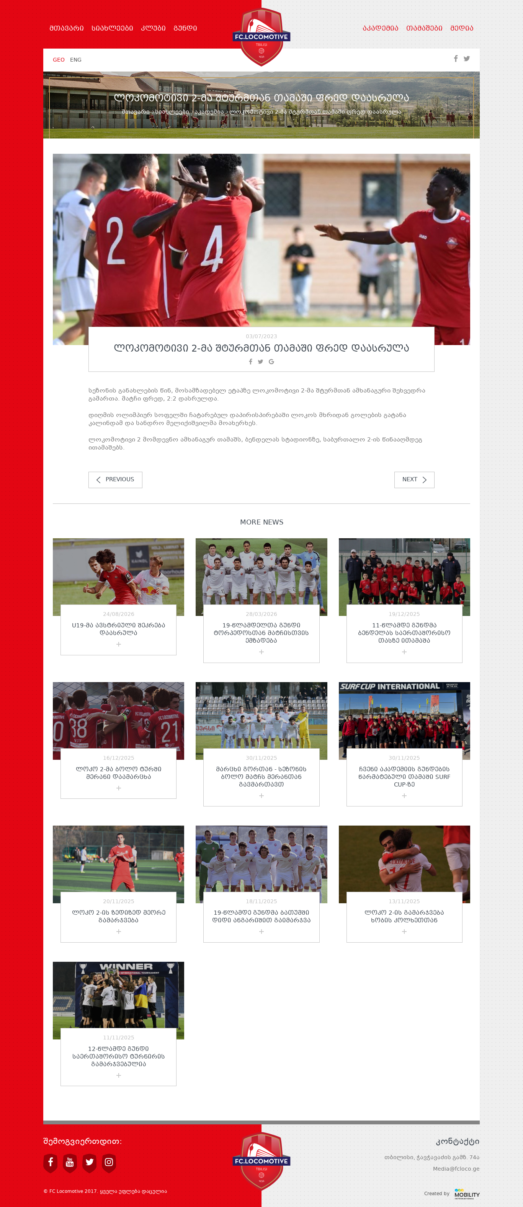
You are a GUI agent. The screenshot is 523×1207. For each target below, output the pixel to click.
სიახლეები (112, 29)
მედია (462, 29)
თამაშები (424, 29)
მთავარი (66, 29)
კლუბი (153, 29)
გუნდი (185, 29)
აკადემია (381, 29)
